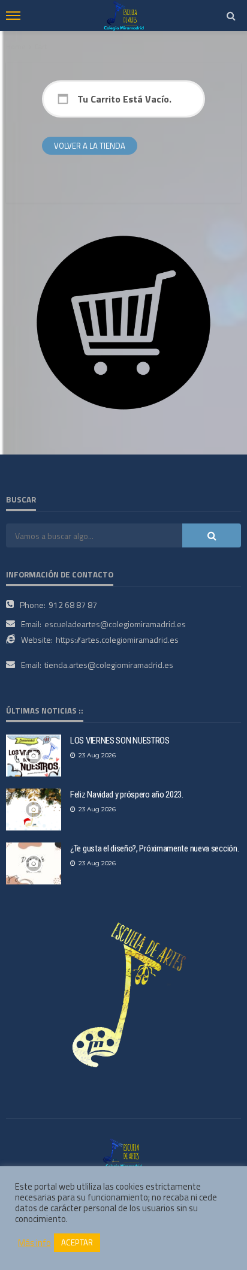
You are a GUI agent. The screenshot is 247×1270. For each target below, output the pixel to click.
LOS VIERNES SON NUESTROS (120, 740)
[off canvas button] (13, 15)
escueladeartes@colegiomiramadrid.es (115, 624)
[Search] (231, 15)
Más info (34, 1243)
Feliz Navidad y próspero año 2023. (126, 794)
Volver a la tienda (89, 146)
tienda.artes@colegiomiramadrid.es (108, 664)
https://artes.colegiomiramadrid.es (117, 639)
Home (16, 46)
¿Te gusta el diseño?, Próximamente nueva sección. (154, 848)
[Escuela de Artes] (123, 1152)
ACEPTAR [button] (77, 1242)
